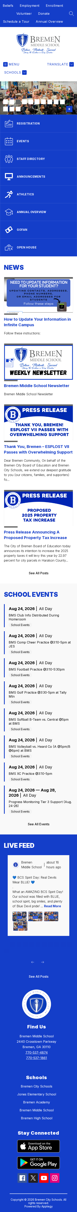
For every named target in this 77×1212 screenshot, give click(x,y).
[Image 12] (11, 109)
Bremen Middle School (37, 1110)
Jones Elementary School (36, 1094)
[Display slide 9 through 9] (56, 944)
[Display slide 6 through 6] (38, 944)
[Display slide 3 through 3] (19, 944)
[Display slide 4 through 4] (25, 944)
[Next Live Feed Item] (42, 962)
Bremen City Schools (36, 1086)
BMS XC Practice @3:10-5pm (30, 774)
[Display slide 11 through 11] (69, 944)
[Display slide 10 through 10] (63, 944)
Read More (52, 906)
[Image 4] (24, 101)
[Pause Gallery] (69, 109)
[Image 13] (18, 109)
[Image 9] (56, 101)
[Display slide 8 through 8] (50, 944)
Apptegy (47, 1206)
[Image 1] (5, 101)
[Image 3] (18, 101)
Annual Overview (49, 21)
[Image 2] (11, 101)
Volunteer (24, 14)
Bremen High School (36, 1118)
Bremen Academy (36, 1102)
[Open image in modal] (19, 916)
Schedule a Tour (16, 21)
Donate (44, 14)
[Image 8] (49, 101)
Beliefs (8, 6)
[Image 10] (62, 101)
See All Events (38, 824)
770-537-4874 (36, 1052)
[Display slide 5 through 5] (31, 944)
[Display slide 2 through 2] (12, 944)
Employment (29, 6)
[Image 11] (5, 109)
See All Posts (38, 573)
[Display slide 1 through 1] (6, 944)
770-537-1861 (36, 1058)
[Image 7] (43, 101)
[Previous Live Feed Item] (33, 962)
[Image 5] (30, 101)
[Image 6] (37, 101)
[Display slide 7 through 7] (44, 944)
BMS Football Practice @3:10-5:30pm (37, 669)
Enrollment (54, 6)
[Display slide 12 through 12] (6, 951)
